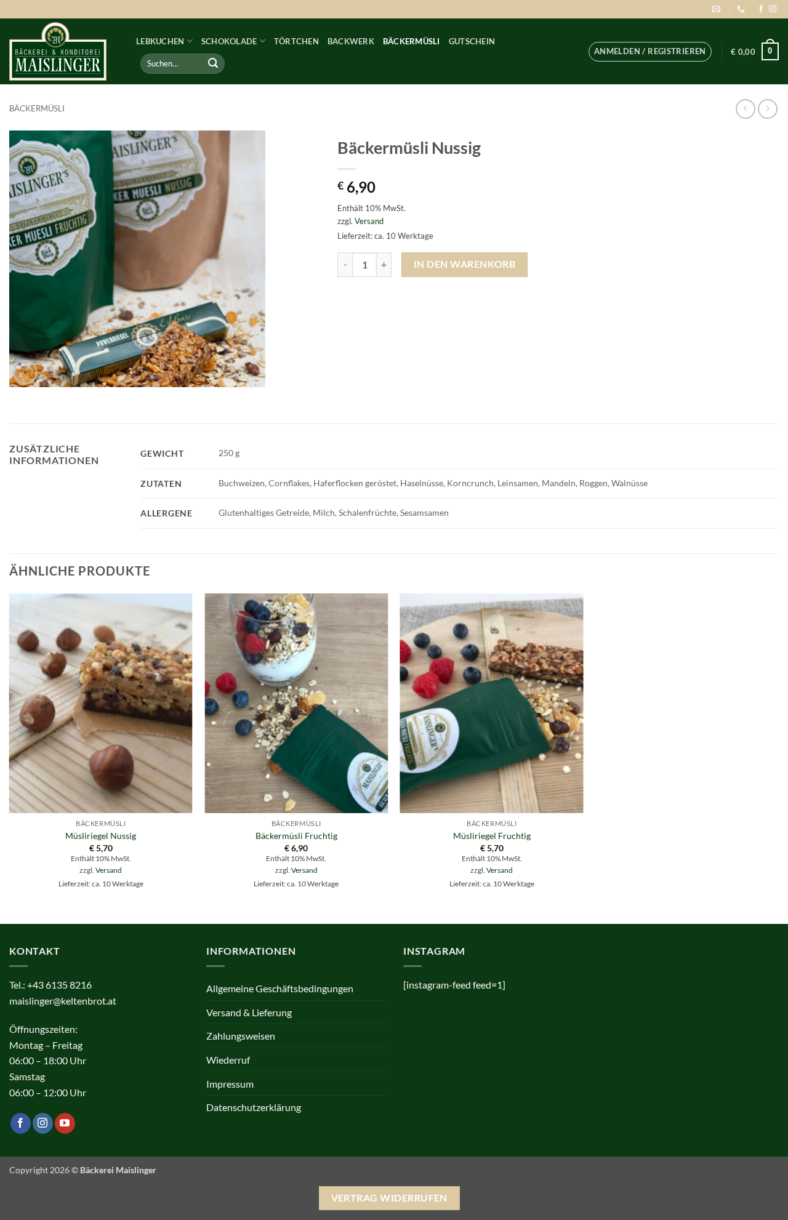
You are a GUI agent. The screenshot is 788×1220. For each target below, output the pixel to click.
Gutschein (472, 41)
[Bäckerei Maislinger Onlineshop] (63, 51)
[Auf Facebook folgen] (761, 9)
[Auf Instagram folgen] (772, 9)
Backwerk (351, 41)
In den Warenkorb (464, 264)
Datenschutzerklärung (253, 1107)
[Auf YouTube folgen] (65, 1123)
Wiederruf (228, 1059)
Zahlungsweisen (240, 1035)
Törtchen (296, 41)
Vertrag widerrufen (389, 1197)
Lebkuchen (160, 41)
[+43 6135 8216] (742, 9)
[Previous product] (767, 108)
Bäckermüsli (411, 41)
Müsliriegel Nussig (100, 835)
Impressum (230, 1084)
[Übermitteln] (213, 63)
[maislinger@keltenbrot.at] (717, 9)
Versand (369, 221)
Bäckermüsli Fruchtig (296, 835)
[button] (650, 52)
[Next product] (745, 108)
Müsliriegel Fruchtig (492, 835)
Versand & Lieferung (249, 1012)
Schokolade (229, 41)
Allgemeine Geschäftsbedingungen (279, 988)
